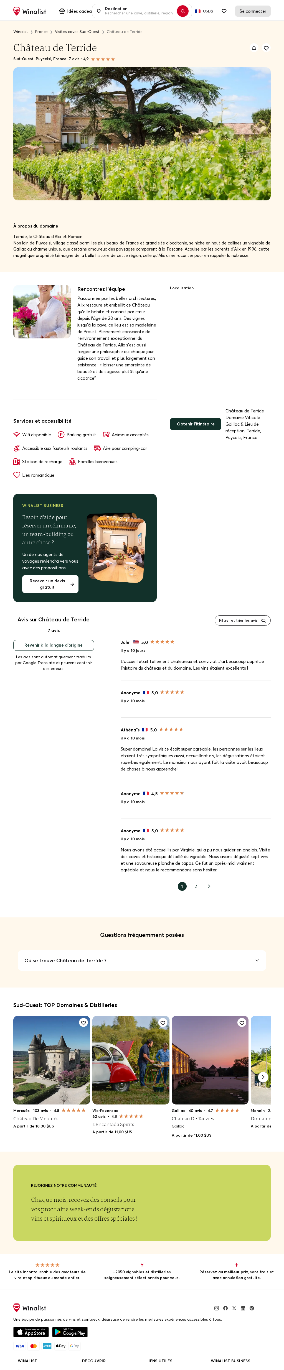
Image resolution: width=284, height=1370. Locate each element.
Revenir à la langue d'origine (53, 656)
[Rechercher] (185, 11)
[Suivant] (263, 1087)
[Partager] (254, 47)
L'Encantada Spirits (113, 1135)
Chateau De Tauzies (192, 1129)
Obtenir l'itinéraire (196, 432)
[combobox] (139, 11)
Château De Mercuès (35, 1129)
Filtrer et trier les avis (236, 630)
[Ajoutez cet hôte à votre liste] (266, 47)
